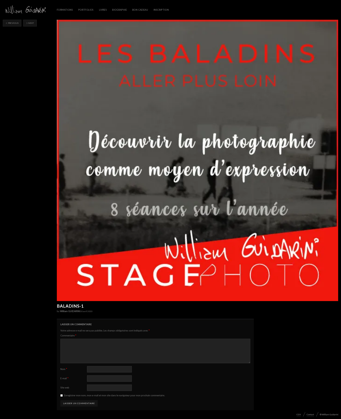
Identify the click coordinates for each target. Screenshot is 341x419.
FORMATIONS (65, 9)
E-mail (64, 378)
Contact (310, 414)
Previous (12, 23)
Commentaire (68, 335)
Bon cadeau (140, 9)
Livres (103, 9)
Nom (63, 369)
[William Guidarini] (25, 10)
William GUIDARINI (70, 311)
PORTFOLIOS (86, 9)
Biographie (119, 9)
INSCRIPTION (161, 9)
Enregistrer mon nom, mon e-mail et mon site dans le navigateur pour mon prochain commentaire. (114, 395)
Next (31, 23)
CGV (298, 414)
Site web (64, 387)
